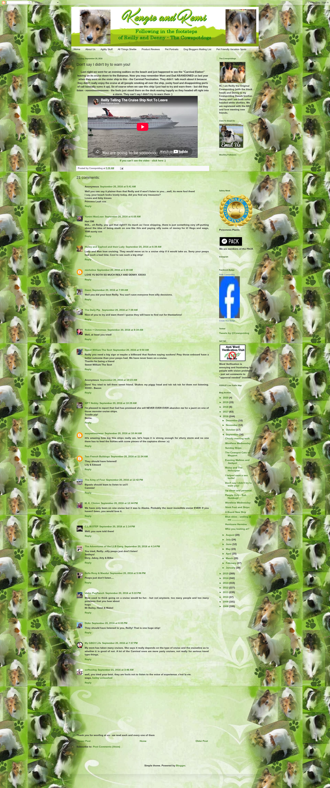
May (228, 549)
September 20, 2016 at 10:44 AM (123, 433)
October (231, 429)
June (229, 544)
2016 (226, 416)
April (229, 553)
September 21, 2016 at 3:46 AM (116, 669)
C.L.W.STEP (91, 526)
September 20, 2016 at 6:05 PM (109, 623)
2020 (226, 397)
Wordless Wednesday (238, 443)
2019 (226, 402)
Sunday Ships (233, 448)
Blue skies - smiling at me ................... (238, 518)
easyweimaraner (94, 433)
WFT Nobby (91, 403)
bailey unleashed (102, 677)
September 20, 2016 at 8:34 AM (125, 329)
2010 (226, 597)
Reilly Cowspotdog (227, 275)
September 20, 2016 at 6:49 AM (115, 270)
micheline (90, 270)
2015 (226, 573)
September (232, 434)
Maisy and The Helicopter (233, 469)
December (232, 420)
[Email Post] (121, 168)
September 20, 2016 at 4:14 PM (142, 546)
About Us (90, 49)
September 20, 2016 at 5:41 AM (118, 186)
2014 (226, 578)
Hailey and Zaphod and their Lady (105, 246)
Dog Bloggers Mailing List (197, 49)
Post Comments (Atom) (106, 746)
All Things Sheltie (127, 49)
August (230, 535)
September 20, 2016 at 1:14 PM (117, 526)
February (231, 563)
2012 (226, 587)
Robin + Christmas (95, 329)
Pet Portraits (171, 49)
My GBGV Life (93, 643)
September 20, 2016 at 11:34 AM (129, 456)
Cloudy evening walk (237, 438)
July (229, 539)
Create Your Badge (227, 321)
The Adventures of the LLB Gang (104, 546)
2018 (226, 406)
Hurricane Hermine (236, 524)
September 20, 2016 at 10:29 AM (118, 403)
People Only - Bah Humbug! (235, 496)
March (230, 558)
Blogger (180, 765)
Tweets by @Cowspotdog (234, 333)
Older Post (202, 741)
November (232, 425)
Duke (88, 623)
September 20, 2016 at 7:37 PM (120, 643)
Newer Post (84, 741)
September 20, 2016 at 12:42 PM (124, 479)
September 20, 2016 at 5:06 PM (128, 573)
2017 (226, 411)
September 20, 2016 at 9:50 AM (131, 350)
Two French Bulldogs (97, 456)
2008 (226, 606)
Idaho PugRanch (94, 593)
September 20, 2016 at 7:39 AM (120, 310)
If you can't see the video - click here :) (143, 160)
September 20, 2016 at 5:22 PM (123, 593)
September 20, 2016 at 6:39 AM (143, 246)
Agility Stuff (107, 49)
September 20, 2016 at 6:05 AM (123, 216)
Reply (88, 206)
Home (77, 49)
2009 (226, 601)
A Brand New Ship (235, 512)
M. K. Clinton (92, 503)
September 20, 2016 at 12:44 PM (119, 503)
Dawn (88, 290)
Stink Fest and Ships (237, 507)
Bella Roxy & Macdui (97, 573)
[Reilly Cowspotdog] (229, 317)
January (231, 567)
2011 (226, 592)
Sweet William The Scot (98, 350)
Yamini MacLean (94, 216)
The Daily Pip (93, 310)
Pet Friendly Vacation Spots (231, 49)
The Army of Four (95, 479)
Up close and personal (238, 490)
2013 (226, 583)
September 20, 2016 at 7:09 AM (110, 290)
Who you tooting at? (237, 529)
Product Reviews (151, 49)
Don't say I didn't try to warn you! (238, 484)
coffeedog (91, 669)
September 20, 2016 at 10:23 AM (118, 380)
